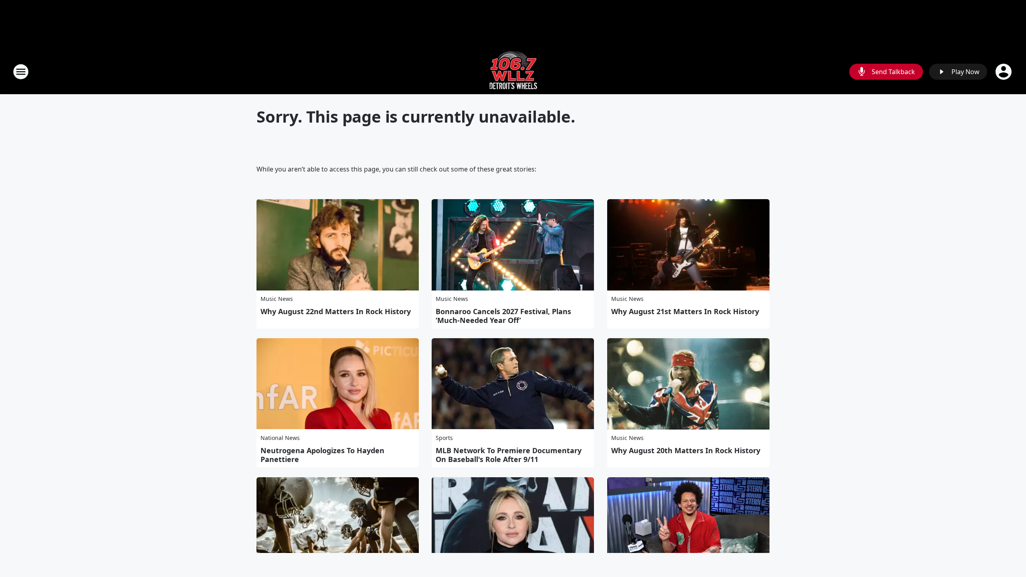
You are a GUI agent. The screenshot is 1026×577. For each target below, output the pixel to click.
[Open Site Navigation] (21, 72)
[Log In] (1004, 72)
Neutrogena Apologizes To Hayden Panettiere (322, 455)
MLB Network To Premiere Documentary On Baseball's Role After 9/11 (509, 455)
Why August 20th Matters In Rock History (685, 450)
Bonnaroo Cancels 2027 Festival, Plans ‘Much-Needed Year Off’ (503, 316)
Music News (277, 299)
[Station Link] (513, 71)
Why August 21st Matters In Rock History (685, 311)
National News (280, 438)
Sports (444, 438)
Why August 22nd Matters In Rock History (336, 311)
